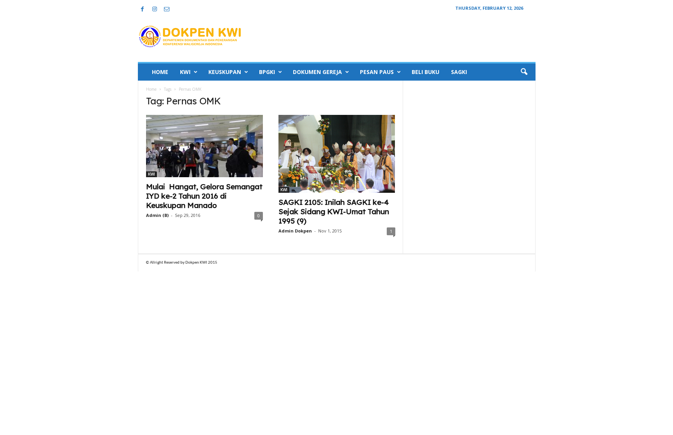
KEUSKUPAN (224, 72)
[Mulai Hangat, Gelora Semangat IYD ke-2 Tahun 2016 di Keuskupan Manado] (204, 146)
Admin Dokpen (295, 231)
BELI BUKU (425, 72)
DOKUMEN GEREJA (317, 72)
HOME (160, 72)
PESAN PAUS (377, 72)
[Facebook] (142, 9)
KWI (185, 72)
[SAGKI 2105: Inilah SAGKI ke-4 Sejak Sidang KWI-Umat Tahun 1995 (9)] (336, 154)
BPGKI (267, 72)
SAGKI (459, 72)
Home (151, 89)
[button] (523, 72)
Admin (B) (157, 215)
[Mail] (166, 9)
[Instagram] (154, 9)
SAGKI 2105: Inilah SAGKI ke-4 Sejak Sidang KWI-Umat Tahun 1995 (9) (333, 211)
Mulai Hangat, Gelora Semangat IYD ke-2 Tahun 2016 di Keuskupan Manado (204, 196)
